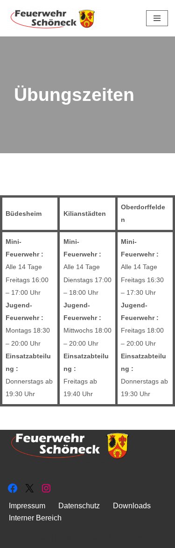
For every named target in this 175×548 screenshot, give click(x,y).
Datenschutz (79, 506)
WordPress (125, 538)
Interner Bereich (35, 518)
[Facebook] (12, 488)
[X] (29, 488)
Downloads (132, 506)
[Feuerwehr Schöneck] (53, 18)
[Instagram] (46, 488)
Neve (40, 538)
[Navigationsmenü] (157, 18)
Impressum (27, 506)
